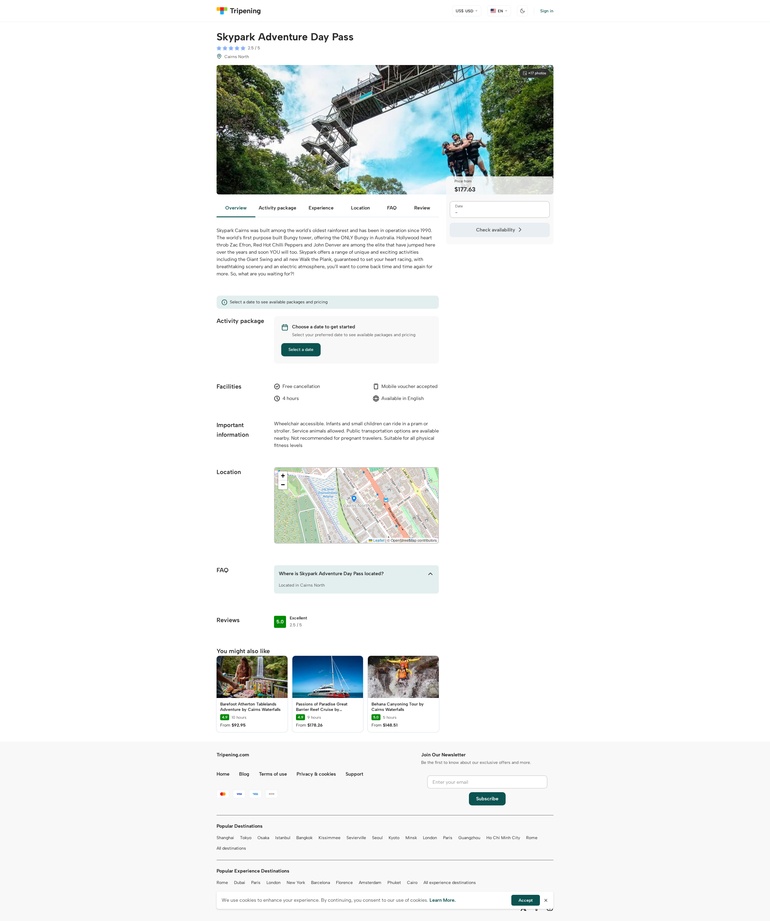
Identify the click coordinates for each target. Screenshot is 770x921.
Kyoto (394, 837)
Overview (236, 208)
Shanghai (225, 837)
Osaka (263, 837)
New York (296, 882)
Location (360, 208)
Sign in (546, 11)
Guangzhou (469, 837)
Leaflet (378, 540)
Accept (526, 900)
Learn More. (443, 900)
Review (422, 208)
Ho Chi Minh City (503, 837)
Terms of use (273, 774)
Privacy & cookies (316, 774)
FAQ (392, 208)
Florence (344, 882)
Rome (531, 837)
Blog (244, 774)
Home (223, 774)
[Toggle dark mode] (522, 10)
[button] (354, 499)
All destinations (231, 848)
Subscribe (487, 799)
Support (354, 774)
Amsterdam (370, 882)
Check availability (495, 230)
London (430, 837)
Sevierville (356, 837)
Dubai (239, 882)
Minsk (411, 837)
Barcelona (320, 882)
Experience (321, 208)
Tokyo (245, 837)
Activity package (277, 208)
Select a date (300, 349)
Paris (447, 837)
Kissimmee (329, 837)
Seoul (377, 837)
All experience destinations (450, 882)
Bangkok (304, 837)
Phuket (394, 882)
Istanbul (282, 837)
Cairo (412, 882)
